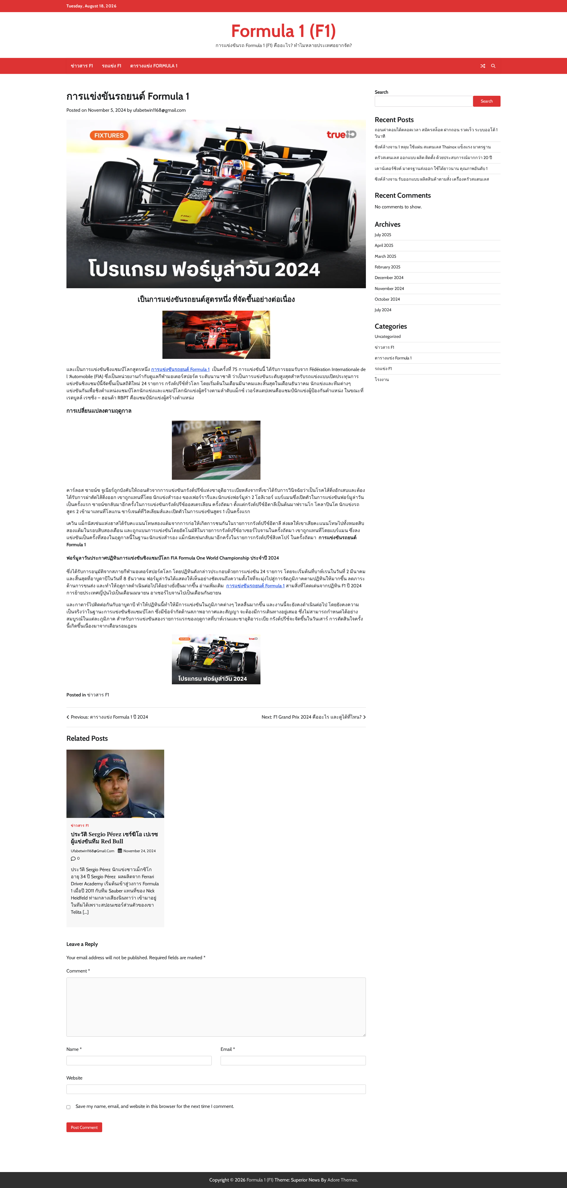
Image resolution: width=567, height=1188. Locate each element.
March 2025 (385, 256)
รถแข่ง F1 (111, 66)
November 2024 (389, 288)
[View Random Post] (482, 65)
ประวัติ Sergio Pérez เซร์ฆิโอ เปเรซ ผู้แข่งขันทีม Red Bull (114, 837)
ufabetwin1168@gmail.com (159, 110)
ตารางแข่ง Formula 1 (153, 66)
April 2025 (384, 245)
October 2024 (387, 299)
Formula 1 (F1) (283, 30)
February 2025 (387, 267)
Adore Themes (342, 1180)
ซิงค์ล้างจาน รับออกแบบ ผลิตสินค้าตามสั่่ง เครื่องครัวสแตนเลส (432, 179)
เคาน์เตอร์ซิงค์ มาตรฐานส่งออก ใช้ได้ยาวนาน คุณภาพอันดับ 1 (431, 168)
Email (228, 1049)
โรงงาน (382, 379)
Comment (78, 971)
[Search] (493, 65)
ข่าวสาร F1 (82, 66)
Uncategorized (388, 336)
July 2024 (383, 309)
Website (74, 1078)
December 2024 (389, 277)
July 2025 (383, 234)
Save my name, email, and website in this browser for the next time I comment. (155, 1106)
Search (381, 92)
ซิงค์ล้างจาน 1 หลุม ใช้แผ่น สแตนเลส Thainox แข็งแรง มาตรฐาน (433, 147)
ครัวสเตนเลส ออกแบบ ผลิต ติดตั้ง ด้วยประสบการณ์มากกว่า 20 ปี (433, 157)
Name (74, 1049)
